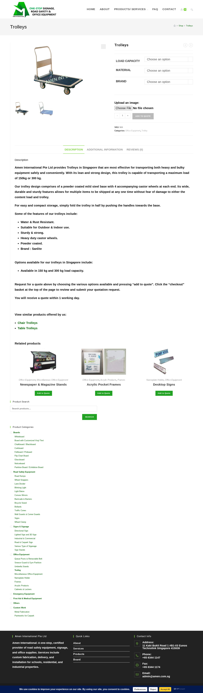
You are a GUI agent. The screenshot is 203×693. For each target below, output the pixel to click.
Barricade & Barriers (23, 499)
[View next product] (191, 45)
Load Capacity (128, 61)
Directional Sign (21, 531)
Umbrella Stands (22, 566)
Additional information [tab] (105, 149)
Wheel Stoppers (21, 480)
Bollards (18, 507)
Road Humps (20, 476)
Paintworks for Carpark (24, 616)
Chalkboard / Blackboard (25, 444)
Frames (121, 380)
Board (77, 659)
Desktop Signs (164, 384)
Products (78, 654)
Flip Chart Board (22, 456)
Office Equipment (132, 131)
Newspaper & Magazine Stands (43, 384)
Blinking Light (20, 488)
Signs (17, 518)
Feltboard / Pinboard (23, 452)
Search (89, 417)
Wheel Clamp (20, 522)
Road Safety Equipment (24, 472)
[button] (103, 46)
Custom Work (19, 608)
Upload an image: (126, 102)
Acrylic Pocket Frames (104, 384)
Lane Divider (20, 484)
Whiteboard (19, 437)
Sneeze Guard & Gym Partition (28, 563)
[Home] (175, 26)
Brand (121, 81)
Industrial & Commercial (25, 538)
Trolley (144, 131)
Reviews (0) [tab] (135, 149)
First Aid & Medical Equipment (27, 598)
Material (123, 70)
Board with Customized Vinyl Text (29, 440)
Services (78, 648)
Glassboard (19, 459)
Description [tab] (74, 149)
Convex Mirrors (21, 495)
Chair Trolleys (27, 322)
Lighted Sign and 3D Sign (25, 534)
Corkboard (19, 448)
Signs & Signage (21, 526)
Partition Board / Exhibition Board (29, 467)
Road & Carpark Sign (24, 542)
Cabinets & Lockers (23, 589)
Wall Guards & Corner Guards (27, 514)
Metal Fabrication (22, 612)
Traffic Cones (20, 510)
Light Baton (19, 491)
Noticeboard (20, 463)
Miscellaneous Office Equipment (52, 380)
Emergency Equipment (23, 594)
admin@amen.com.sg (156, 676)
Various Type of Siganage (26, 546)
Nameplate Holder (155, 380)
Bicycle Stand (21, 503)
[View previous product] (185, 45)
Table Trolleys (27, 328)
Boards (16, 432)
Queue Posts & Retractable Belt (28, 559)
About (77, 643)
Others (16, 603)
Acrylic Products (108, 380)
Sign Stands (20, 550)
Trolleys (189, 26)
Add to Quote (143, 116)
